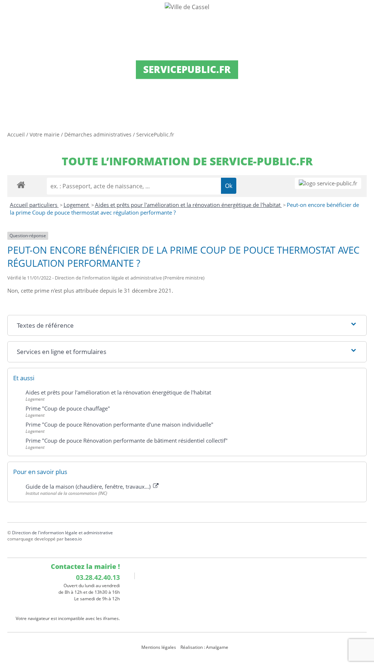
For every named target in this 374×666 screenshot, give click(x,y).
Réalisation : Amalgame (204, 647)
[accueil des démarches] (21, 184)
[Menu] (10, 13)
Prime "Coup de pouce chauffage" (68, 408)
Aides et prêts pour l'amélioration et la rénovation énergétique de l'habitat (188, 204)
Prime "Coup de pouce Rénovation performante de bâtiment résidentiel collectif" (127, 440)
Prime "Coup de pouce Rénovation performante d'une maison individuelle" (119, 424)
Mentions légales (158, 647)
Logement (77, 204)
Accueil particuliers (34, 204)
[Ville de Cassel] (187, 6)
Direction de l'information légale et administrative (62, 533)
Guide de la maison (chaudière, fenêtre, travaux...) (89, 486)
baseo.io (73, 539)
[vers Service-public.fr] (328, 183)
